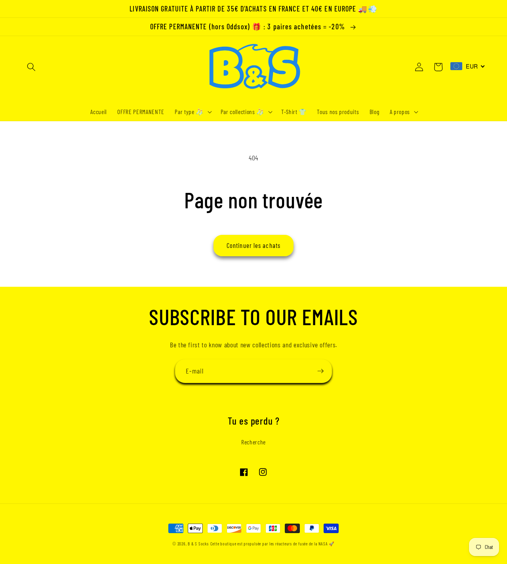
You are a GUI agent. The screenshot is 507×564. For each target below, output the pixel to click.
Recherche (253, 442)
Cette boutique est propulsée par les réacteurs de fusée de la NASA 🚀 (272, 543)
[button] (31, 66)
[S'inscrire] (320, 371)
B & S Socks (198, 543)
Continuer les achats (253, 245)
